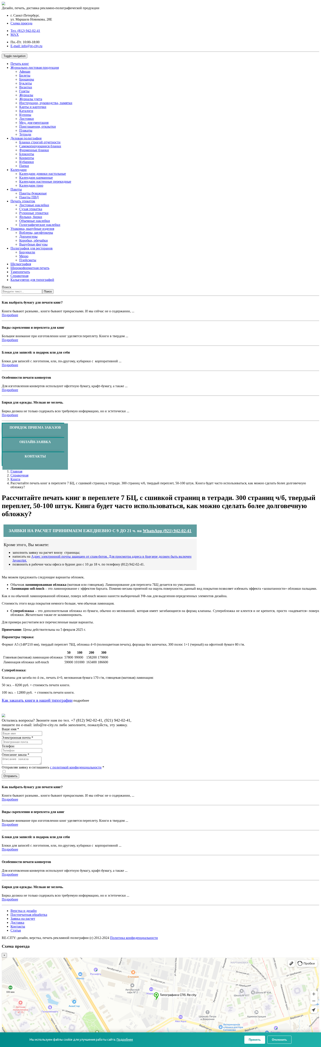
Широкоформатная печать (29, 268)
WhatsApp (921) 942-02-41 (167, 530)
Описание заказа (15, 754)
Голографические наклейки (39, 225)
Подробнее (10, 315)
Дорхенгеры (28, 236)
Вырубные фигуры (33, 244)
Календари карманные (36, 177)
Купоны (25, 115)
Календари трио (31, 185)
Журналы (26, 95)
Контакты (35, 456)
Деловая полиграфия (25, 138)
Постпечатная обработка (28, 914)
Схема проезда (21, 23)
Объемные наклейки (34, 221)
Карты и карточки (32, 107)
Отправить (10, 776)
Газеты (24, 91)
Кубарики (26, 162)
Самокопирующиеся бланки (40, 146)
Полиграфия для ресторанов (31, 248)
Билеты (24, 75)
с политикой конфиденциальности (76, 767)
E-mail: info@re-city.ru (26, 46)
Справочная (19, 276)
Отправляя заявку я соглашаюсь (53, 767)
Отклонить (279, 1039)
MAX (14, 34)
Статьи (15, 930)
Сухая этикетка (30, 209)
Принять (255, 1039)
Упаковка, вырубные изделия (32, 228)
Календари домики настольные (42, 173)
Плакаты (25, 130)
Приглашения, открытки (37, 126)
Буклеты (25, 83)
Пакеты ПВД (29, 197)
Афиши (24, 71)
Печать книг (19, 63)
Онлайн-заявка (35, 442)
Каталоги (26, 111)
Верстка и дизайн (23, 911)
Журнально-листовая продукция (34, 67)
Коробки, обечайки (33, 240)
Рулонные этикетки (33, 213)
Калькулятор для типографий (32, 280)
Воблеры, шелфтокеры (36, 232)
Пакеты (16, 189)
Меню (23, 256)
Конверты (26, 158)
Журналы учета (30, 99)
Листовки (26, 118)
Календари (18, 170)
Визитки (25, 87)
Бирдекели (27, 252)
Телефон (8, 746)
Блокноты (26, 154)
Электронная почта (17, 737)
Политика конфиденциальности (134, 938)
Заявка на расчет (22, 918)
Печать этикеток (22, 201)
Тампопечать (20, 272)
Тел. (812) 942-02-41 (25, 31)
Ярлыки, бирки (30, 217)
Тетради (25, 134)
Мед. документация (33, 122)
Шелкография (20, 264)
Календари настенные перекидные (45, 181)
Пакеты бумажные (33, 193)
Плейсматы (27, 260)
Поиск (6, 287)
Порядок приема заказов (35, 427)
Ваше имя (10, 729)
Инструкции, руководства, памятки (45, 103)
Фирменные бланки (34, 150)
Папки (24, 166)
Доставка (17, 922)
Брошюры (26, 79)
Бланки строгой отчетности (39, 142)
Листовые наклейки (34, 205)
